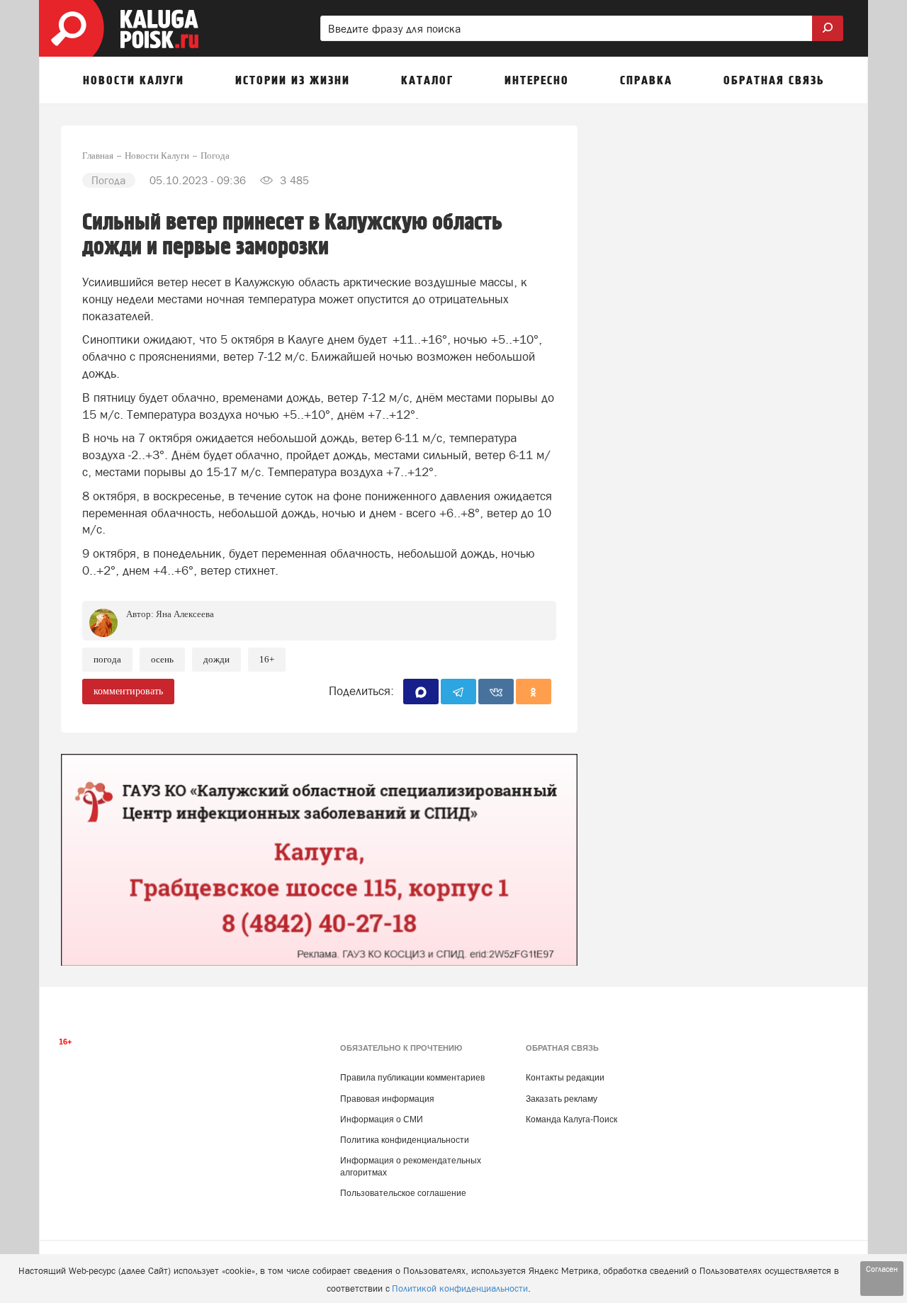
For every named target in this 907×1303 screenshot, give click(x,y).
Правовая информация (387, 1099)
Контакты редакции (565, 1078)
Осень (162, 659)
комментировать (128, 691)
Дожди (216, 659)
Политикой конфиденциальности (460, 1288)
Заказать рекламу (561, 1099)
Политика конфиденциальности (404, 1140)
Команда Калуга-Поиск (571, 1119)
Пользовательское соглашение (403, 1193)
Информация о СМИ (381, 1119)
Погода (107, 659)
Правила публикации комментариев (412, 1078)
